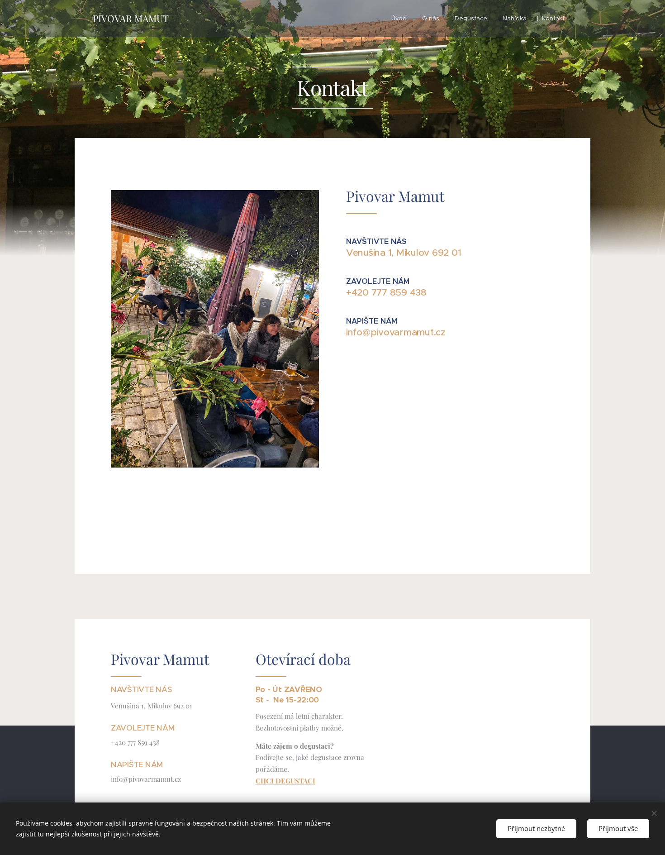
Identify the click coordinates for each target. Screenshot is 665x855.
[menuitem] (399, 18)
